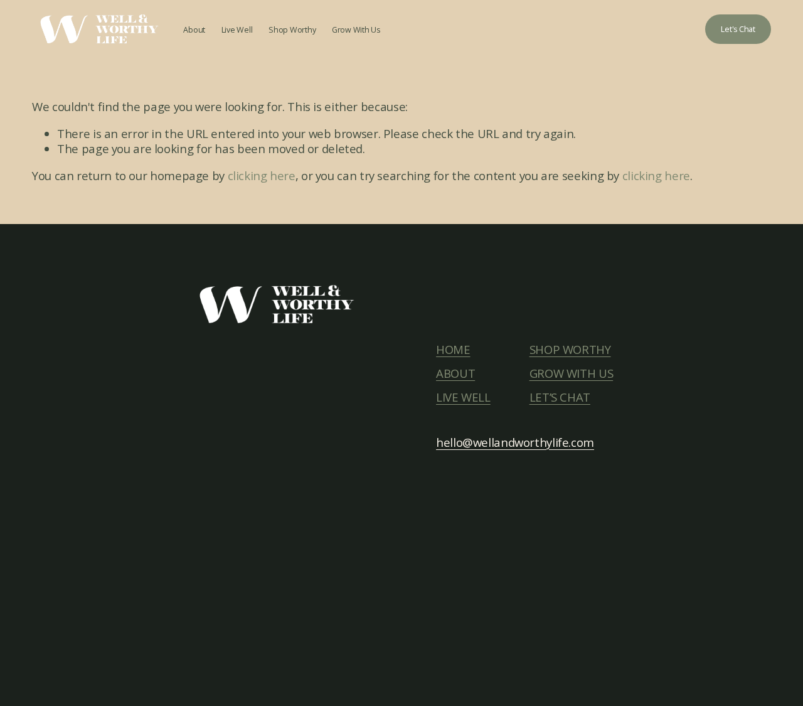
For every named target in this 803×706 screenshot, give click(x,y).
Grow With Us (356, 29)
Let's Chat (738, 29)
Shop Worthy (292, 29)
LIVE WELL (463, 397)
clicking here (261, 175)
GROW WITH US (571, 373)
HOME (453, 349)
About (194, 29)
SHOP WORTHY (570, 349)
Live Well (237, 29)
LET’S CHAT (559, 397)
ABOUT (455, 373)
